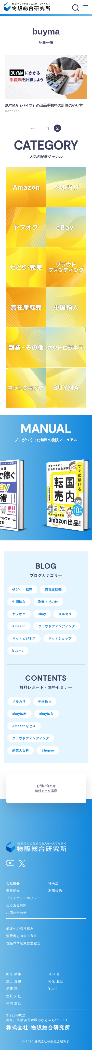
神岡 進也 (13, 1003)
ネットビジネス (24, 638)
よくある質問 (16, 905)
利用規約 (55, 890)
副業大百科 (20, 750)
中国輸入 (19, 602)
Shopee (47, 750)
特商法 (53, 883)
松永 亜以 (55, 981)
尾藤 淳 (12, 989)
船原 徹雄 (13, 974)
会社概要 (13, 883)
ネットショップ (60, 638)
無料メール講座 (46, 791)
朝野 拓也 (13, 996)
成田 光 (54, 974)
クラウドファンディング (56, 626)
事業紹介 (13, 890)
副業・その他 (48, 602)
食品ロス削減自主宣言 (23, 943)
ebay (42, 614)
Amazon (19, 626)
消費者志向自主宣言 (21, 936)
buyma (17, 650)
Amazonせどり (24, 726)
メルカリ (65, 614)
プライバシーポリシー (23, 898)
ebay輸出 (19, 714)
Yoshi (52, 989)
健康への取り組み (20, 928)
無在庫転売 (53, 589)
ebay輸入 (46, 714)
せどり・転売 (22, 589)
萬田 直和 (13, 981)
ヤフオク (19, 614)
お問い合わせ (46, 786)
